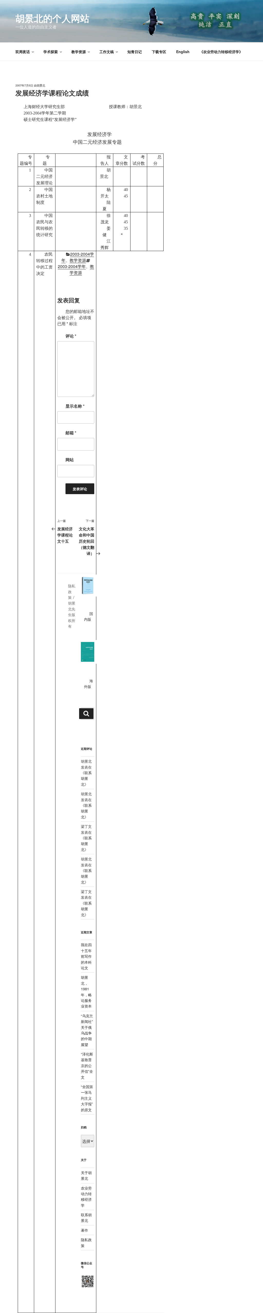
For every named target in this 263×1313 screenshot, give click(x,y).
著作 (84, 1230)
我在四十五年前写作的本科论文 (86, 956)
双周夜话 (22, 51)
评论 (70, 336)
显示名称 (74, 406)
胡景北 (41, 85)
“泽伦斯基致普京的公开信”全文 (87, 1065)
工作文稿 (106, 51)
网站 (69, 460)
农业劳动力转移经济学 (86, 1196)
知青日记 (134, 51)
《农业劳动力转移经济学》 (221, 51)
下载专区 (159, 51)
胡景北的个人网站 (52, 18)
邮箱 (70, 433)
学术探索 (50, 51)
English (183, 51)
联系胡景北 (86, 778)
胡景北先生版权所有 (71, 614)
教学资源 (78, 51)
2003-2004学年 (72, 266)
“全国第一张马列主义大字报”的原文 (87, 1098)
